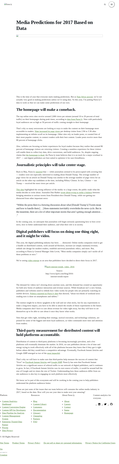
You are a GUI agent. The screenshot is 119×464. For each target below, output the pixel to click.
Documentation (39, 410)
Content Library (40, 404)
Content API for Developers (14, 410)
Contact (67, 407)
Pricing (5, 427)
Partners (36, 419)
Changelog (37, 416)
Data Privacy (7, 430)
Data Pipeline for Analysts (13, 413)
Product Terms (18, 443)
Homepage (68, 413)
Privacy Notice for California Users (100, 443)
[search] (105, 4)
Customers (37, 407)
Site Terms (4, 443)
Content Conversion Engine (13, 407)
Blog (35, 401)
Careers (67, 404)
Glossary (37, 413)
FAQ (35, 422)
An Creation (3, 452)
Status (66, 410)
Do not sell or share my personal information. (63, 443)
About (66, 401)
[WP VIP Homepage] (8, 4)
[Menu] (112, 4)
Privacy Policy (34, 443)
